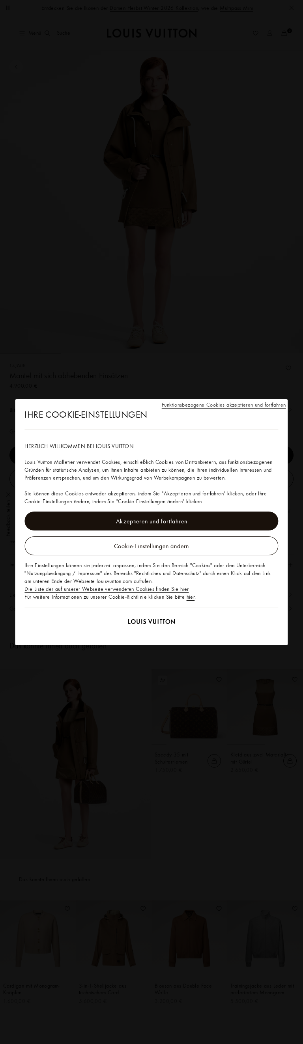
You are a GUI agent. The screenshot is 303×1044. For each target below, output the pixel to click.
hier (191, 596)
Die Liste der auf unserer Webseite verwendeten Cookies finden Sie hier (106, 588)
